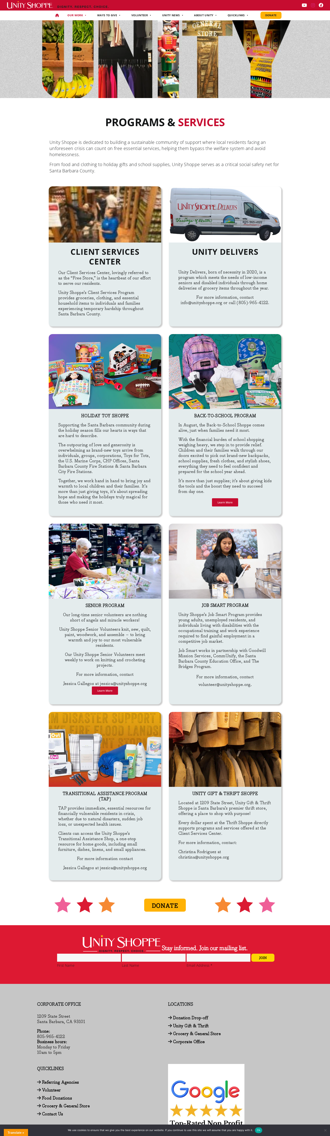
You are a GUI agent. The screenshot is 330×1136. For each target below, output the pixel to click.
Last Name (130, 965)
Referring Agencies (60, 1082)
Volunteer (139, 15)
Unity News (171, 15)
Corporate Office (189, 1041)
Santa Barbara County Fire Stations (98, 463)
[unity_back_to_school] (225, 336)
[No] (325, 1130)
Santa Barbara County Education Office (217, 658)
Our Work (75, 15)
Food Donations (57, 1098)
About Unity (203, 15)
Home (57, 15)
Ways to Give (107, 15)
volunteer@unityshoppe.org (224, 684)
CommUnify (224, 656)
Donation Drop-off (190, 1018)
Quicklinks (236, 15)
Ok (258, 1130)
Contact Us (52, 1114)
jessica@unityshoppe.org (123, 868)
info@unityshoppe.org (201, 302)
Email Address (199, 965)
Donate (271, 15)
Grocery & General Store (197, 1033)
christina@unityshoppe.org (203, 857)
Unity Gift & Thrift (191, 1026)
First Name (65, 965)
